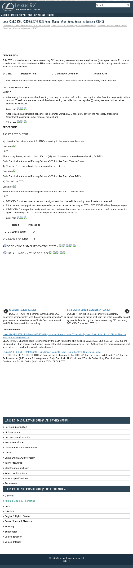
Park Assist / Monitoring (86, 26)
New (30, 15)
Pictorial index (12, 432)
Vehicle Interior (13, 541)
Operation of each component (21, 447)
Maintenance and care (17, 468)
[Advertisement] (66, 42)
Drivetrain (10, 511)
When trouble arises (16, 473)
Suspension (11, 531)
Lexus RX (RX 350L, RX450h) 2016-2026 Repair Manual (26, 26)
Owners (14, 15)
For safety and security (17, 437)
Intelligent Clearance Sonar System (112, 26)
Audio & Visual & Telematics (63, 26)
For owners (11, 483)
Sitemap (41, 15)
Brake (8, 506)
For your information (16, 426)
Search (50, 15)
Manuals (5, 15)
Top (35, 15)
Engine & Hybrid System (18, 516)
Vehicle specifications (16, 478)
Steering (9, 526)
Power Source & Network (18, 521)
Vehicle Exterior (13, 536)
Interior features (13, 462)
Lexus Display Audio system (20, 457)
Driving (8, 452)
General (9, 495)
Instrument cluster (14, 442)
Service (22, 15)
